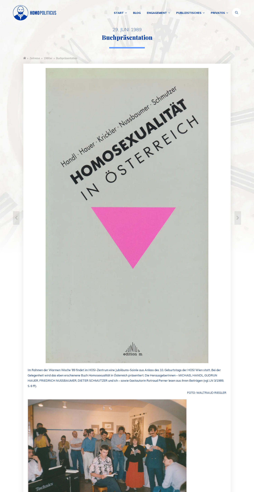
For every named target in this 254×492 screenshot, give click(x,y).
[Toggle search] (236, 12)
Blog (137, 13)
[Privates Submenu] (228, 13)
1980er (48, 58)
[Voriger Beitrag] (16, 218)
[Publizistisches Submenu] (204, 13)
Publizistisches (188, 13)
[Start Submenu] (127, 13)
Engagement (157, 13)
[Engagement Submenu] (170, 13)
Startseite (24, 58)
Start (119, 13)
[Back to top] (238, 476)
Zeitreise (35, 58)
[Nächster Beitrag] (237, 218)
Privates (218, 13)
